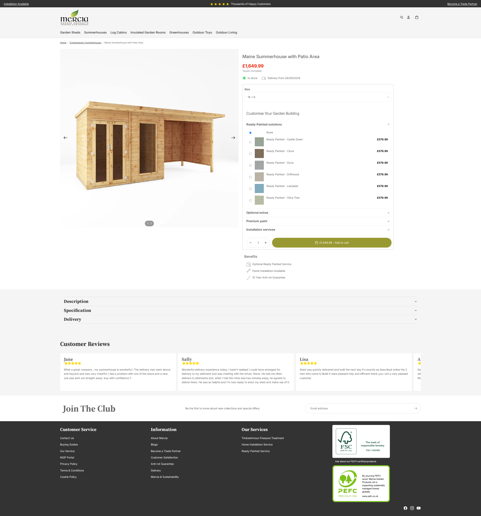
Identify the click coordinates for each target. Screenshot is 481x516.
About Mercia (159, 438)
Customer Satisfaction (164, 457)
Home (63, 42)
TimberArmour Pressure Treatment (263, 438)
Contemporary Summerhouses (85, 42)
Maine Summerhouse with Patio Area (123, 42)
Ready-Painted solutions (264, 124)
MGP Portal (67, 457)
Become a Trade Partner (166, 451)
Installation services (260, 229)
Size (247, 89)
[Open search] (402, 17)
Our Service (67, 451)
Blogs (154, 444)
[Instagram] (412, 508)
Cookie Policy (68, 476)
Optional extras (257, 212)
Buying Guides (69, 444)
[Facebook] (405, 508)
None (269, 132)
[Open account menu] (408, 17)
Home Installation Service (257, 444)
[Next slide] (234, 138)
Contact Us (67, 438)
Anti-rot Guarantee (162, 463)
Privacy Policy (68, 463)
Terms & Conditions (72, 470)
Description (76, 301)
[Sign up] (415, 408)
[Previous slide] (64, 138)
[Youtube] (418, 508)
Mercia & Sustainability (165, 476)
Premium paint (256, 221)
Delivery (72, 319)
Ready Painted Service (256, 451)
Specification (77, 310)
